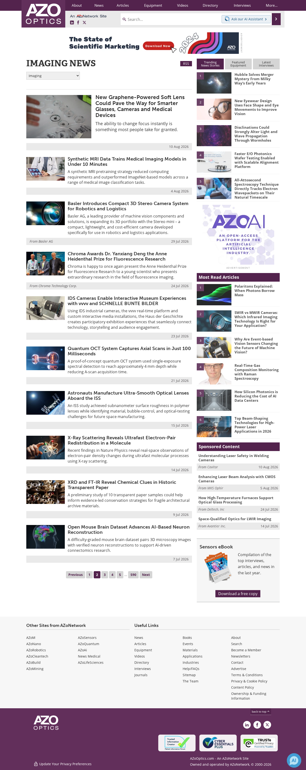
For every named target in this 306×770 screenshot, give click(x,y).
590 (133, 574)
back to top (259, 711)
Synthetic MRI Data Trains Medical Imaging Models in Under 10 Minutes (127, 161)
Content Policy (242, 687)
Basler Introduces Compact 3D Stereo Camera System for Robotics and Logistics (128, 206)
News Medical (89, 656)
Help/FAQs (191, 668)
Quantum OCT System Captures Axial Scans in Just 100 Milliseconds (129, 351)
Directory (141, 662)
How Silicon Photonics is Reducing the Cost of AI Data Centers (256, 396)
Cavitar (212, 467)
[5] (214, 188)
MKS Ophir (215, 488)
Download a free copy (237, 593)
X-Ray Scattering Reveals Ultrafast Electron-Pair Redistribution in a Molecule (122, 440)
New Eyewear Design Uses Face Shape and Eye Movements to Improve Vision (257, 107)
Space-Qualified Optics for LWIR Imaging (234, 518)
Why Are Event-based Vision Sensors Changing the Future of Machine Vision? (256, 345)
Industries (191, 662)
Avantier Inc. (216, 526)
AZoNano (33, 644)
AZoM (30, 637)
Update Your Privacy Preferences (65, 764)
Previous (75, 574)
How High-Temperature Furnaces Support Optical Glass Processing (235, 499)
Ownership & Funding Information (248, 696)
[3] (214, 135)
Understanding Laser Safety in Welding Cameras (233, 457)
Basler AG (45, 241)
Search (236, 644)
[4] (214, 162)
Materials (190, 650)
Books (187, 637)
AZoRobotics (36, 650)
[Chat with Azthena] (294, 760)
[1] (214, 82)
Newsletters (240, 656)
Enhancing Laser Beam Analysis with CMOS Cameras (236, 478)
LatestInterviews (266, 63)
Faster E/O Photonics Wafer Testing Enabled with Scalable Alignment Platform (257, 160)
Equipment (143, 650)
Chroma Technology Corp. (57, 286)
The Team (190, 681)
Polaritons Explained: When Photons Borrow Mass (255, 290)
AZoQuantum (88, 644)
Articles (140, 644)
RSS (186, 63)
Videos (139, 656)
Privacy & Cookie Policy (249, 681)
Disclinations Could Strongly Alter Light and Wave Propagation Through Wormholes (256, 134)
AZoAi (82, 650)
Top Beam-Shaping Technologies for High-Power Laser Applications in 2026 (254, 425)
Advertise (238, 668)
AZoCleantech (37, 656)
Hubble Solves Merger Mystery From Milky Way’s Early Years (254, 78)
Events (188, 644)
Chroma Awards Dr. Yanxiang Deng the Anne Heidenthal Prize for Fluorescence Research (117, 256)
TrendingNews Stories (210, 63)
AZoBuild (33, 662)
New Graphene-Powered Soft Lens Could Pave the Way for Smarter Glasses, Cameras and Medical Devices (140, 106)
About (236, 637)
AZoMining (35, 668)
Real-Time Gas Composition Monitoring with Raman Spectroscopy (257, 372)
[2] (214, 109)
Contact (237, 662)
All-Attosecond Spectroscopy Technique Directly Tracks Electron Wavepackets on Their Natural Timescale (257, 189)
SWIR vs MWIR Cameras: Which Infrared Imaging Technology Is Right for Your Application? (256, 319)
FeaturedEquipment (238, 63)
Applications (192, 656)
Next (146, 574)
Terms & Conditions (247, 675)
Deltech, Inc (215, 509)
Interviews (142, 668)
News (138, 637)
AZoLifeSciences (91, 662)
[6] (214, 426)
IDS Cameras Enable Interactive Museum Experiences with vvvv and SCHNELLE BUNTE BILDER (127, 300)
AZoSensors (87, 637)
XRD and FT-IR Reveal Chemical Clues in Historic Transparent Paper (122, 484)
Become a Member (246, 650)
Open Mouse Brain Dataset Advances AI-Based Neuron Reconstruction (129, 529)
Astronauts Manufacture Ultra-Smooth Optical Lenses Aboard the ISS (128, 395)
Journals (141, 675)
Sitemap (189, 675)
